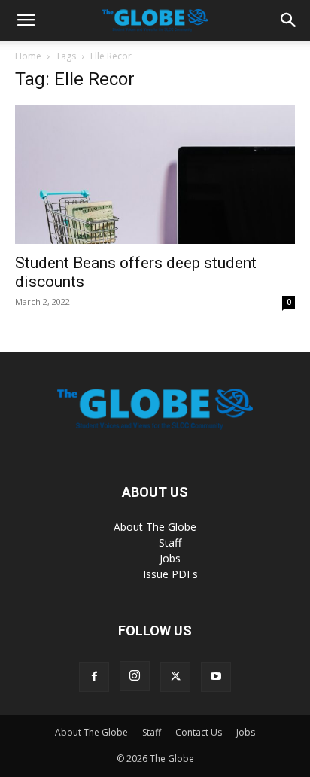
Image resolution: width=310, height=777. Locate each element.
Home (28, 56)
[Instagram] (135, 676)
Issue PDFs (170, 574)
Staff (170, 542)
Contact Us (198, 732)
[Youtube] (216, 677)
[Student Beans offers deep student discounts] (155, 174)
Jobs (170, 558)
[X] (175, 677)
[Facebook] (94, 677)
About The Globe (155, 527)
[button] (26, 20)
